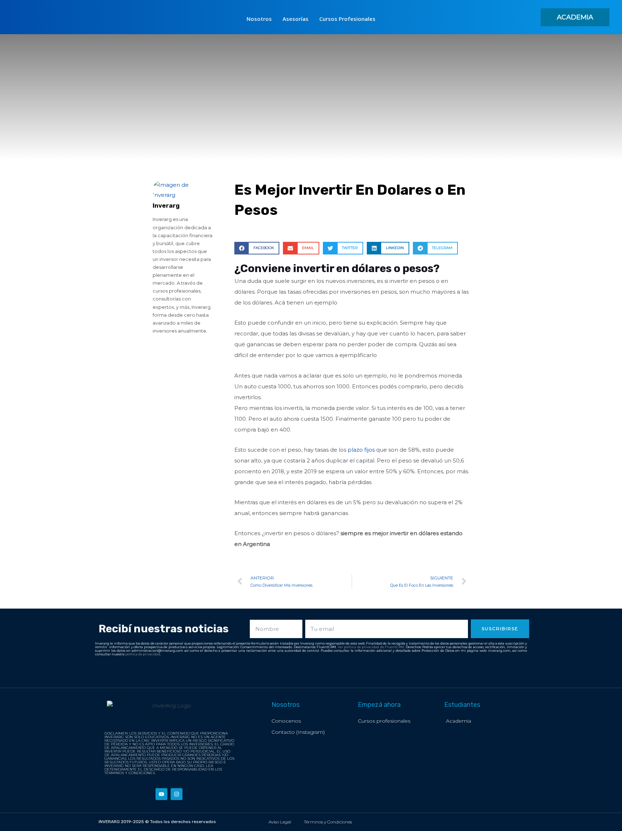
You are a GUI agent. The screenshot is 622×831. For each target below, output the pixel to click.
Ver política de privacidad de (361, 647)
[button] (575, 17)
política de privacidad (142, 654)
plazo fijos (361, 449)
